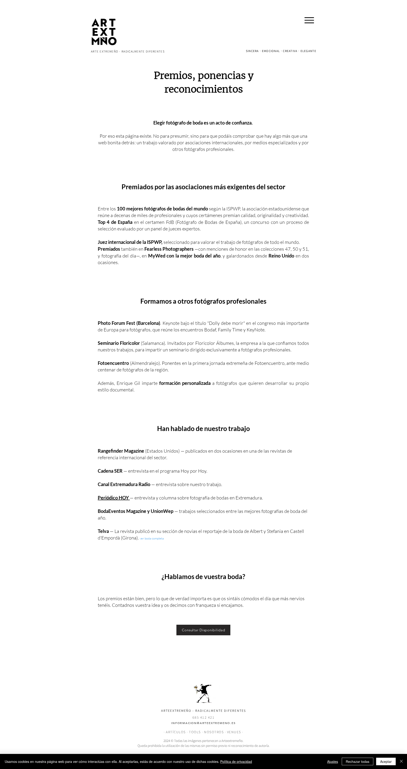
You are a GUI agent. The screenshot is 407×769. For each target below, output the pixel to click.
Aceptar (386, 761)
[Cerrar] (401, 761)
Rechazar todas (357, 761)
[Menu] (309, 20)
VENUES (234, 732)
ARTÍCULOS (176, 732)
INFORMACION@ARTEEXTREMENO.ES (203, 723)
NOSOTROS (214, 732)
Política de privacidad (236, 761)
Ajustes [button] (332, 761)
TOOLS (195, 732)
